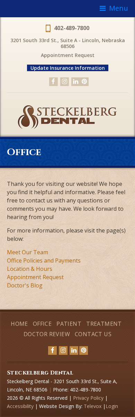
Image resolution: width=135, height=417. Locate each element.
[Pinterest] (84, 81)
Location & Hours (29, 269)
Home (19, 324)
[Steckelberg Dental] (67, 127)
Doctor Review (47, 334)
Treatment (104, 324)
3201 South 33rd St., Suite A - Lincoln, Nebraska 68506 (67, 43)
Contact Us (93, 334)
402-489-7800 (71, 28)
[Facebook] (53, 81)
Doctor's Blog (25, 285)
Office (42, 324)
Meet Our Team (27, 252)
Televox (92, 406)
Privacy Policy (88, 398)
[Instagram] (64, 81)
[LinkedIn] (75, 81)
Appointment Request (67, 55)
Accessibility (21, 406)
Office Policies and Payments (44, 260)
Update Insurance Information (67, 68)
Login (112, 406)
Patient (68, 324)
